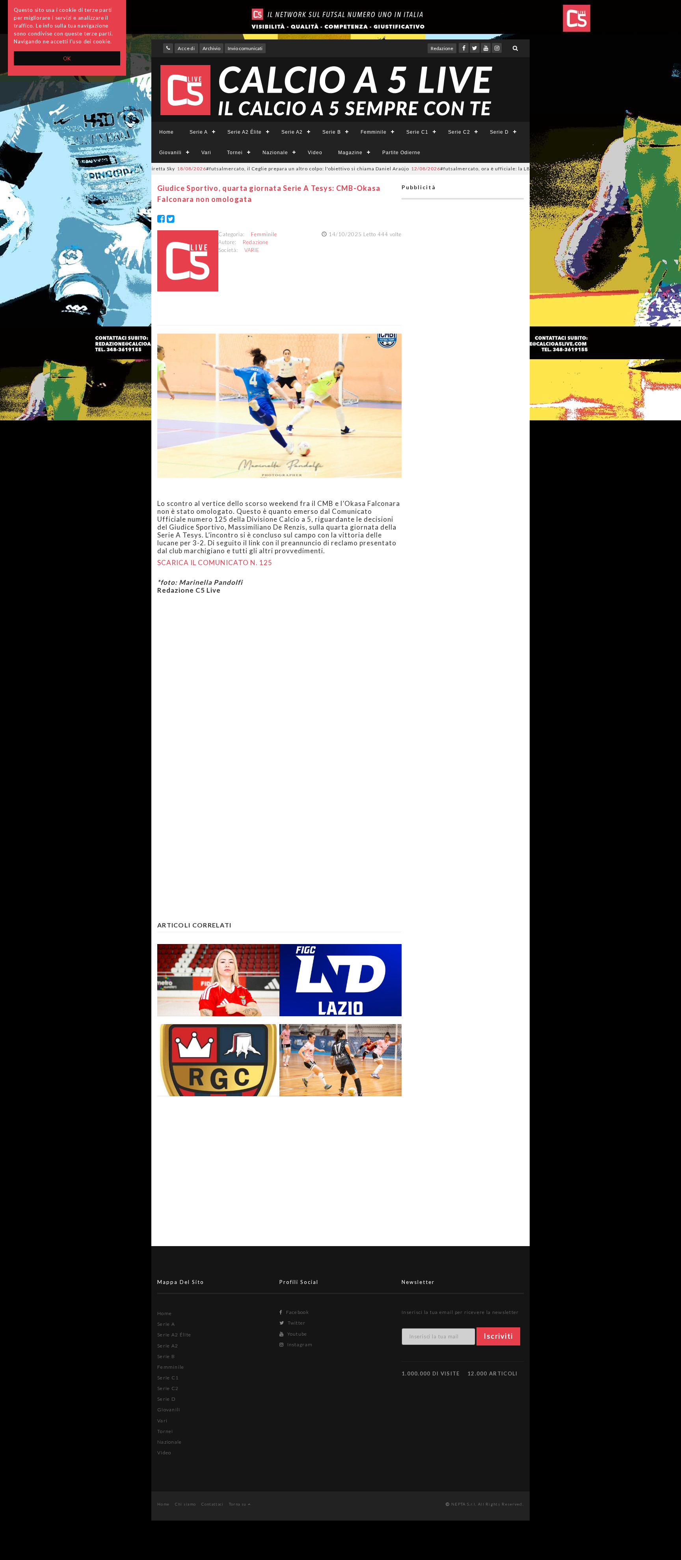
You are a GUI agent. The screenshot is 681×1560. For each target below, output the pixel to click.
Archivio (211, 48)
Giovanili (170, 152)
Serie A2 (292, 132)
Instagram (299, 1344)
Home (166, 132)
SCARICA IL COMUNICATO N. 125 (214, 562)
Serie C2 (459, 132)
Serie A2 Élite (244, 132)
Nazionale (275, 152)
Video (315, 152)
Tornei (235, 152)
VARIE (252, 250)
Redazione (442, 48)
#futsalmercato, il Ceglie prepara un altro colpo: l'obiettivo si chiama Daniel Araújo (246, 169)
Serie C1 (417, 132)
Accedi (186, 48)
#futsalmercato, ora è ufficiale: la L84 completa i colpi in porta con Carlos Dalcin (477, 169)
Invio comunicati (245, 48)
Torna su (238, 1504)
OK (67, 58)
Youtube (296, 1334)
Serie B (331, 132)
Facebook (297, 1312)
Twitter (295, 1323)
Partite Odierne (401, 152)
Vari (206, 152)
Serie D (499, 132)
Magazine (350, 152)
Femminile (374, 132)
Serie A (199, 132)
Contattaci (212, 1504)
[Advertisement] (279, 677)
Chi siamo (185, 1504)
